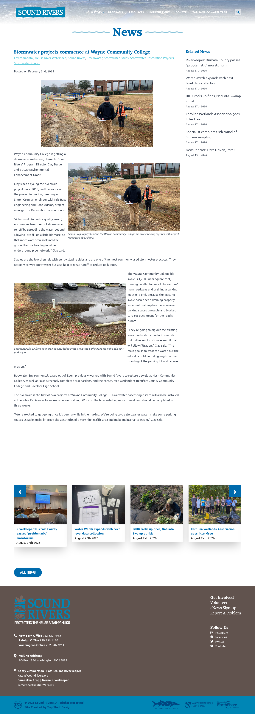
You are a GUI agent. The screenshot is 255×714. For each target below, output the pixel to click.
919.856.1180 (38, 640)
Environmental (23, 58)
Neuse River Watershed (50, 58)
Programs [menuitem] (115, 12)
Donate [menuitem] (181, 12)
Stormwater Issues (116, 58)
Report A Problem (225, 613)
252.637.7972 (39, 635)
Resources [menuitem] (136, 12)
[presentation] (20, 491)
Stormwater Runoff (27, 63)
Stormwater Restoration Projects (152, 58)
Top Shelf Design (59, 707)
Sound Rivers (76, 58)
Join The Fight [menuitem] (160, 12)
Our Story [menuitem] (94, 12)
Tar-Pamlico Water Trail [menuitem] (210, 12)
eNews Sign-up (223, 608)
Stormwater (94, 58)
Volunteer (218, 602)
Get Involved (222, 597)
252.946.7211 (41, 645)
